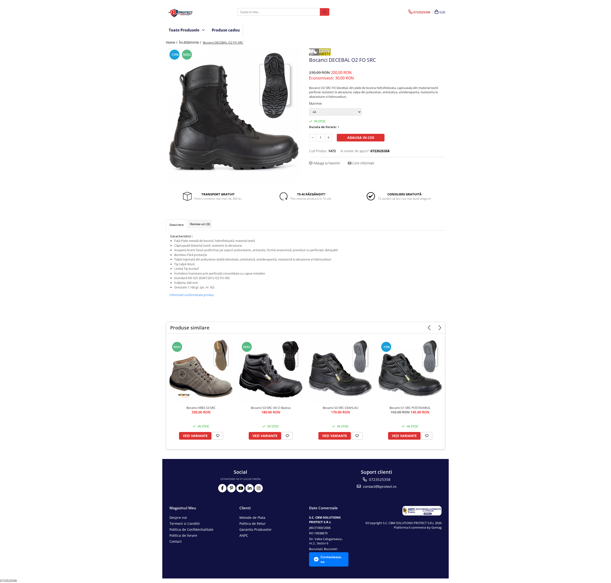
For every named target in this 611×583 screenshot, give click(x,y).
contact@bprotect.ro (379, 486)
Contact (175, 541)
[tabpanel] (234, 115)
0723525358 (379, 479)
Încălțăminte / (190, 42)
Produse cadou (226, 30)
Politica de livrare (183, 535)
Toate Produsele (184, 30)
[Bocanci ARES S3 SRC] (201, 370)
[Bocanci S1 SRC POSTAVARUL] (410, 370)
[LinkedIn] (249, 488)
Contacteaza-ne (331, 559)
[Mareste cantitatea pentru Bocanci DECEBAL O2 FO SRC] (328, 137)
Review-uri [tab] (200, 224)
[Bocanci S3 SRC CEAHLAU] (340, 370)
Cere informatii (362, 163)
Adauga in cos (360, 137)
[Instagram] (258, 488)
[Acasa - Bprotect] (190, 12)
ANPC (243, 535)
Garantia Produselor (255, 529)
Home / (172, 42)
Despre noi (178, 517)
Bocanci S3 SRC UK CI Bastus (271, 408)
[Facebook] (222, 488)
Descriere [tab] (176, 225)
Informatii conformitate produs (191, 295)
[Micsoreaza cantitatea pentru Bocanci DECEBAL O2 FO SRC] (312, 137)
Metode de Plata (252, 517)
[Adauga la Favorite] (217, 436)
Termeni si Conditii (184, 523)
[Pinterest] (231, 488)
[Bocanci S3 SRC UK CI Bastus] (270, 370)
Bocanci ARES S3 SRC (201, 408)
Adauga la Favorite (326, 163)
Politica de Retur (252, 523)
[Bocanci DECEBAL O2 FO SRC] (234, 115)
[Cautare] (324, 12)
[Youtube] (240, 488)
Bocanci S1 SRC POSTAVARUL (410, 408)
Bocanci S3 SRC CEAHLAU (340, 408)
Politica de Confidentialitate (191, 529)
